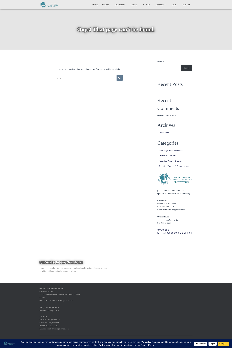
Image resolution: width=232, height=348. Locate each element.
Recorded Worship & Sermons (171, 161)
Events (186, 4)
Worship (120, 4)
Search (160, 61)
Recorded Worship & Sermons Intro (174, 166)
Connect (161, 4)
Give (174, 4)
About (106, 4)
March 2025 (164, 132)
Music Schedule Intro (168, 156)
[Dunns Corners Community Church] (48, 4)
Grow (146, 4)
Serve (134, 4)
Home (95, 4)
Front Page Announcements (170, 150)
